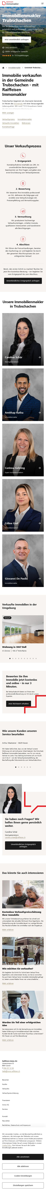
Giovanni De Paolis (16, 578)
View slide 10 (36, 658)
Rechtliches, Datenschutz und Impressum (16, 1125)
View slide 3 (15, 658)
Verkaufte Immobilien (10, 123)
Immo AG (5, 1105)
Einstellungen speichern (23, 1185)
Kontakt (5, 1116)
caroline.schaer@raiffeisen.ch (15, 837)
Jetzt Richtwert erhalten (18, 704)
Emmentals (18, 104)
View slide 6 (24, 658)
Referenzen (26, 123)
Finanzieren (6, 1100)
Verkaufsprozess (8, 119)
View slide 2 (12, 658)
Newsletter (6, 1121)
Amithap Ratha (14, 412)
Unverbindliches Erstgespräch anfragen (23, 281)
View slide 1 (9, 658)
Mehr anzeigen (8, 113)
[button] (42, 3)
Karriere (5, 1109)
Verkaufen (5, 1089)
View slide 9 (33, 658)
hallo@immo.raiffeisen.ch (11, 1071)
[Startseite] (3, 68)
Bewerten (5, 1080)
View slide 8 (30, 658)
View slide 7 (27, 658)
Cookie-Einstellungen (23, 1176)
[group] (9, 47)
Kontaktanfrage (8, 127)
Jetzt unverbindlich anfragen (17, 39)
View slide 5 (21, 658)
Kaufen (4, 1084)
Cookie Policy (6, 1145)
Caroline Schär (13, 357)
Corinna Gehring (15, 467)
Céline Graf (11, 523)
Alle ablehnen (23, 1166)
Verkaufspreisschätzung (10, 1093)
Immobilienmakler (25, 119)
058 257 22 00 (8, 1068)
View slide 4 (18, 658)
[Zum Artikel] (23, 894)
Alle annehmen (23, 1157)
